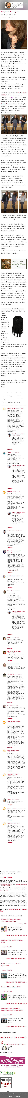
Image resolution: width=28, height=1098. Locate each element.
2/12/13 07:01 (18, 674)
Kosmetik (9, 392)
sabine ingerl (11, 408)
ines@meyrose (11, 575)
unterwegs (12, 399)
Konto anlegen (4, 890)
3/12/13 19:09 (16, 823)
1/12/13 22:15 (16, 435)
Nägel (21, 392)
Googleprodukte (6, 885)
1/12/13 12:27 (18, 530)
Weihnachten (20, 399)
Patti (9, 664)
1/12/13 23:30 (14, 663)
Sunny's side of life (18, 434)
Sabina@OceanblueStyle (14, 721)
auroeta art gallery (13, 774)
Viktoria (9, 590)
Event (3, 392)
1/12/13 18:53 (19, 552)
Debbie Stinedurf (12, 808)
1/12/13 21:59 (15, 637)
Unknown (9, 491)
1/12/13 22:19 (16, 513)
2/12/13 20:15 (15, 799)
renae (9, 799)
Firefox (3, 877)
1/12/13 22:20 (16, 612)
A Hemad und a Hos (12, 570)
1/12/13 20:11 (16, 590)
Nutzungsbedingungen (21, 884)
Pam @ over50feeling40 (14, 651)
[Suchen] (26, 3)
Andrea (9, 452)
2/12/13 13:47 (11, 722)
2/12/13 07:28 (14, 705)
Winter (4, 402)
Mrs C (9, 705)
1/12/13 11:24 (16, 491)
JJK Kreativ (10, 674)
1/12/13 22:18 (16, 466)
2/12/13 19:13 (11, 775)
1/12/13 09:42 (19, 408)
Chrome (9, 877)
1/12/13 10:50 (15, 452)
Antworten (9, 449)
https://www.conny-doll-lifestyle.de (14, 551)
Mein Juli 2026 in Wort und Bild (10, 987)
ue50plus (4, 399)
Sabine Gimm (10, 530)
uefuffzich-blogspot (13, 750)
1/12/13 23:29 (11, 652)
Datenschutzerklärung (6, 884)
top (3, 396)
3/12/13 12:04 (21, 808)
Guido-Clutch (5, 104)
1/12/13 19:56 (19, 575)
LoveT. (9, 637)
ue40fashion (18, 396)
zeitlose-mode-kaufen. (14, 402)
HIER (22, 108)
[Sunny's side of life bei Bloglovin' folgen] (2, 1044)
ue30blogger (9, 396)
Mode (16, 392)
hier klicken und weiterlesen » (16, 935)
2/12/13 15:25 (11, 751)
